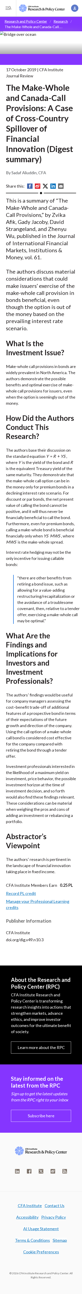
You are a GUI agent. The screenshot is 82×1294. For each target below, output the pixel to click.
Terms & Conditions (32, 1240)
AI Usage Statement (41, 1228)
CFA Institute (30, 1205)
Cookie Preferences (41, 1251)
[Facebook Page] (29, 1171)
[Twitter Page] (41, 1171)
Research (61, 21)
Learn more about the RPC (41, 1047)
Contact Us (54, 1205)
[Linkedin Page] (17, 1171)
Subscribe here (41, 1115)
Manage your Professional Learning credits (37, 904)
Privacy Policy (53, 1217)
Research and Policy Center (26, 21)
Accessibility (27, 1217)
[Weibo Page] (53, 1171)
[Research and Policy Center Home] (41, 8)
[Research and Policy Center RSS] (64, 1171)
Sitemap (60, 1240)
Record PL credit (21, 893)
